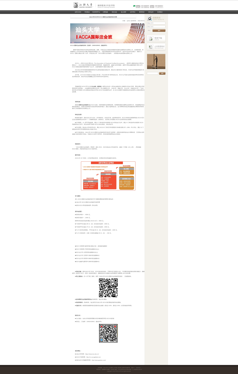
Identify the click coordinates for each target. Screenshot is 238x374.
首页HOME (78, 12)
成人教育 (123, 12)
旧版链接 (138, 367)
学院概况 (87, 12)
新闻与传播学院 (126, 367)
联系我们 (160, 12)
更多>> (133, 367)
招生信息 (114, 12)
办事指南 (105, 12)
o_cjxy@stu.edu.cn (137, 369)
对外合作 (150, 12)
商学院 (119, 367)
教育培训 (141, 12)
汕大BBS (111, 367)
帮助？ (149, 30)
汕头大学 (105, 367)
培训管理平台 (96, 12)
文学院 (115, 367)
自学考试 (132, 12)
